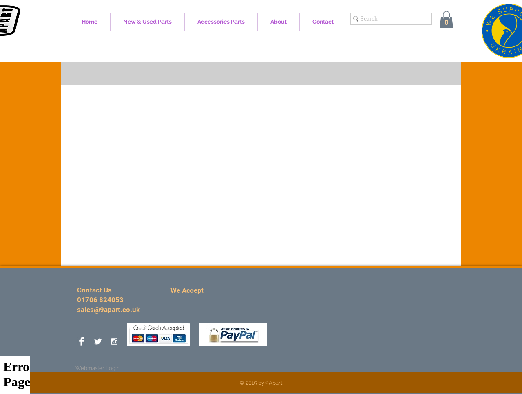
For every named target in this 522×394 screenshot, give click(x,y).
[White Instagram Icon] (114, 341)
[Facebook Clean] (81, 341)
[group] (261, 73)
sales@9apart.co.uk (108, 309)
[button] (446, 19)
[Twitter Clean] (97, 341)
